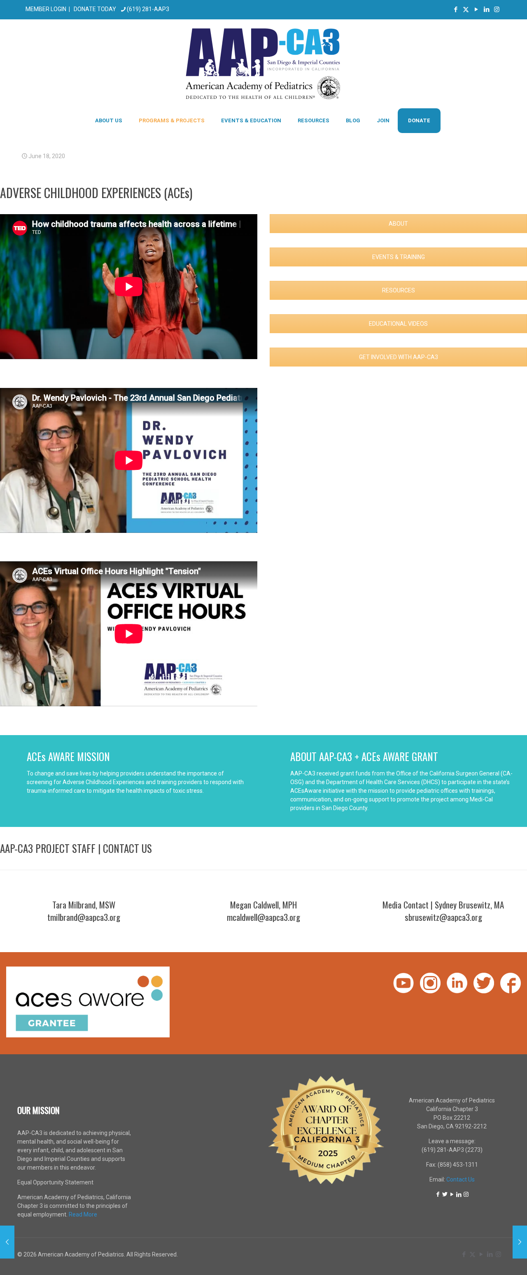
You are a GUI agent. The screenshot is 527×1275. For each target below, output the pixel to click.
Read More (83, 1214)
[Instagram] (466, 1194)
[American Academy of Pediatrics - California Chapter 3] (264, 63)
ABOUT (398, 223)
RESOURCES (398, 290)
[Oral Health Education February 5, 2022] (520, 1242)
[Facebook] (438, 1194)
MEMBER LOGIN (46, 9)
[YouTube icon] (476, 9)
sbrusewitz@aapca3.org (443, 917)
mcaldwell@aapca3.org (263, 917)
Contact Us (460, 1179)
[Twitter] (445, 1194)
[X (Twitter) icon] (466, 9)
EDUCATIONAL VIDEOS (398, 323)
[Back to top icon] (487, 1258)
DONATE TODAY (95, 9)
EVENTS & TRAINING (398, 257)
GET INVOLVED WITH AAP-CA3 (398, 357)
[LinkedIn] (459, 1194)
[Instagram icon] (497, 9)
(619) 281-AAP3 (148, 9)
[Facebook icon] (455, 9)
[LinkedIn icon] (486, 9)
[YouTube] (452, 1194)
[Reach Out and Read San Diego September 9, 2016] (7, 1242)
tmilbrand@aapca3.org (83, 917)
